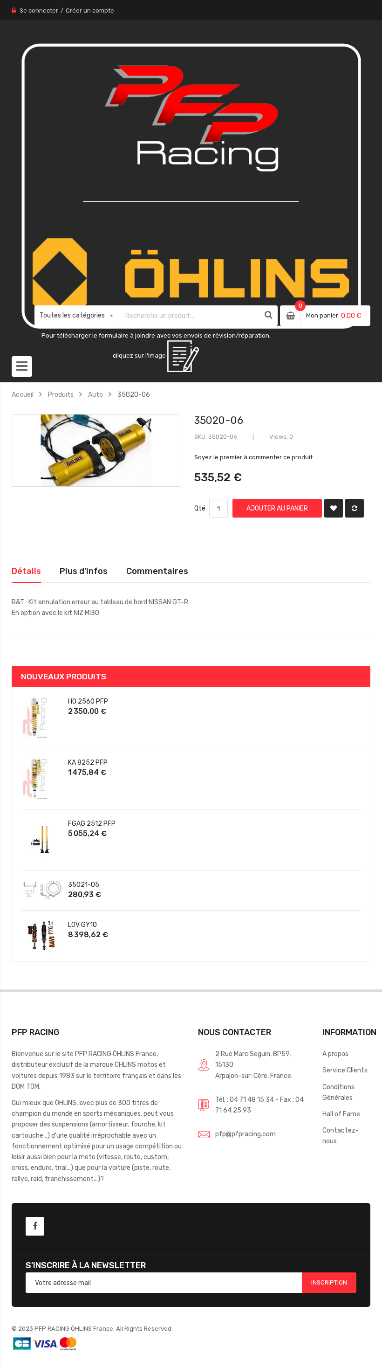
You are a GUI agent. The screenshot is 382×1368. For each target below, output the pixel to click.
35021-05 (83, 884)
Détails (26, 571)
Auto (95, 394)
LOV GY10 (82, 924)
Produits (61, 394)
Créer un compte (90, 10)
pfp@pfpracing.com (245, 1134)
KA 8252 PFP (88, 762)
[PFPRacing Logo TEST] (191, 187)
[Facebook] (35, 1226)
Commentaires (157, 571)
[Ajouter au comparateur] (354, 508)
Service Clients (345, 1070)
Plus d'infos (84, 571)
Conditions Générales (338, 1092)
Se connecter (39, 10)
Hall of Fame (341, 1114)
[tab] (26, 571)
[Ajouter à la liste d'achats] (333, 508)
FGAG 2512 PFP (92, 823)
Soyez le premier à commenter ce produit (253, 457)
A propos (335, 1053)
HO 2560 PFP (88, 701)
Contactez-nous (340, 1135)
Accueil (23, 394)
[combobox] (189, 315)
